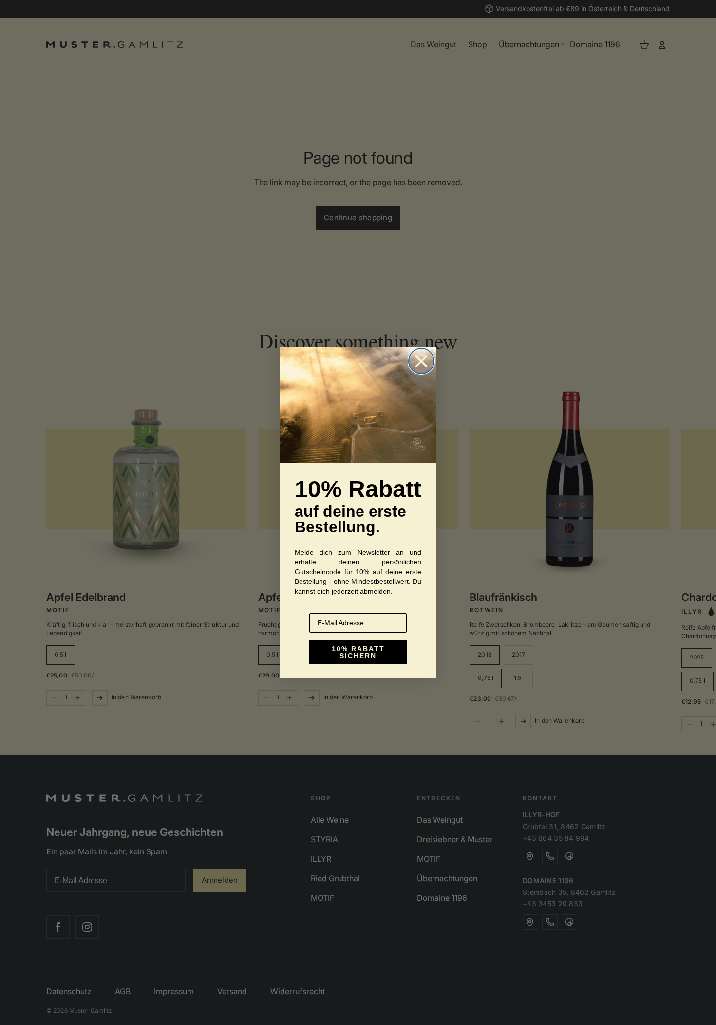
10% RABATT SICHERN (358, 652)
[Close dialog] (421, 361)
